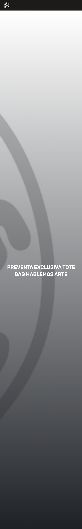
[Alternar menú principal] (71, 5)
